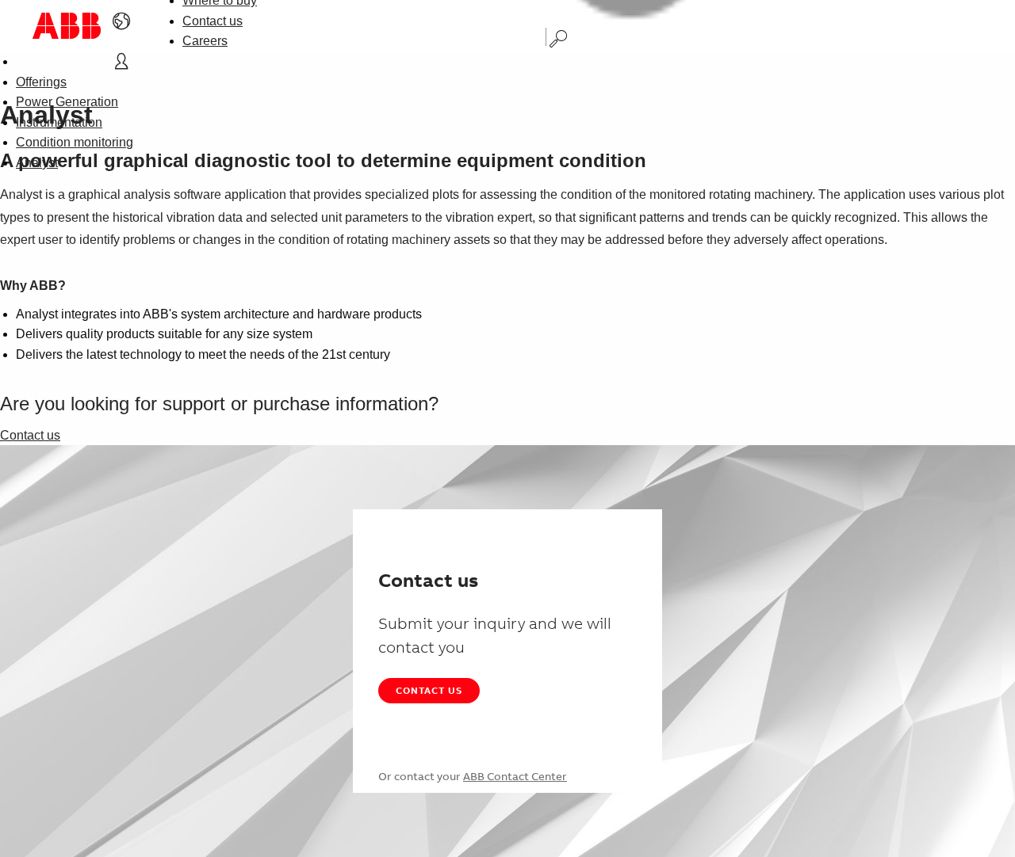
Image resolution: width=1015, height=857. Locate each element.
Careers (205, 41)
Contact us (212, 21)
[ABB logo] (67, 26)
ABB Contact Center (515, 776)
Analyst (37, 162)
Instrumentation (59, 122)
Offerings (41, 82)
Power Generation (67, 102)
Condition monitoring (74, 142)
